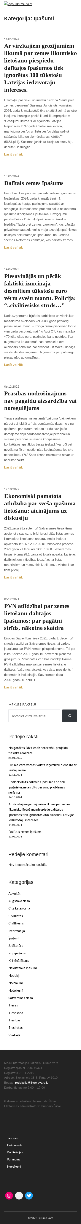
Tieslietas (15, 1027)
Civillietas (15, 916)
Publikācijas (15, 1152)
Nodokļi (13, 975)
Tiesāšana (15, 1013)
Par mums (13, 1159)
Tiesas (13, 1005)
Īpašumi (13, 938)
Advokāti (14, 893)
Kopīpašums (17, 953)
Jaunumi (12, 1138)
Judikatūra (15, 945)
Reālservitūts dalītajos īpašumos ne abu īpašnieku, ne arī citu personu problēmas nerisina (36, 787)
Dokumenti (14, 1145)
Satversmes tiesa (20, 998)
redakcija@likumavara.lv (31, 1082)
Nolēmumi (15, 983)
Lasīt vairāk (13, 154)
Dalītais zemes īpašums (24, 832)
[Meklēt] (69, 715)
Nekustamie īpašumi (22, 968)
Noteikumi (15, 990)
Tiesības (14, 1020)
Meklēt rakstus (22, 704)
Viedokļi (14, 1035)
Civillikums (16, 923)
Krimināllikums (18, 960)
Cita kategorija (19, 908)
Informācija (16, 931)
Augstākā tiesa (19, 901)
